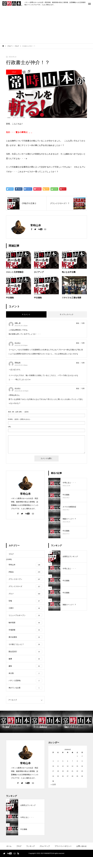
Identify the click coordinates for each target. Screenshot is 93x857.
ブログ (14, 72)
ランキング (30, 846)
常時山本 (17, 362)
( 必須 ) (18, 412)
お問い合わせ (81, 846)
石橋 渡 (17, 323)
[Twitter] (35, 229)
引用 (82, 323)
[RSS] (18, 853)
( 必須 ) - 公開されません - (19, 419)
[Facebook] (31, 229)
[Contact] (45, 229)
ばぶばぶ (17, 343)
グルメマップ (45, 846)
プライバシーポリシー (63, 846)
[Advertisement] (46, 25)
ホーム (9, 846)
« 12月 (53, 784)
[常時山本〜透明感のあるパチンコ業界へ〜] (12, 3)
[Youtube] (40, 229)
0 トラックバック (66, 314)
